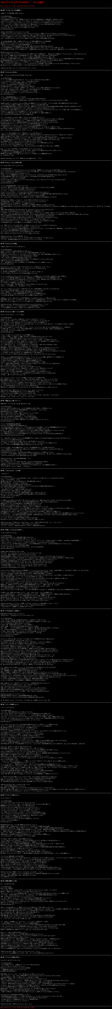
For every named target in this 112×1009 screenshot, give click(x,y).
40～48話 (30, 6)
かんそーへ (10, 6)
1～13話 (17, 6)
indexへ (3, 6)
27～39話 (23, 6)
